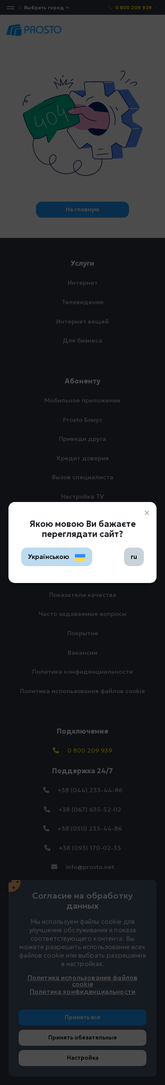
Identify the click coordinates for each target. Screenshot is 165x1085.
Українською (49, 557)
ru (134, 557)
